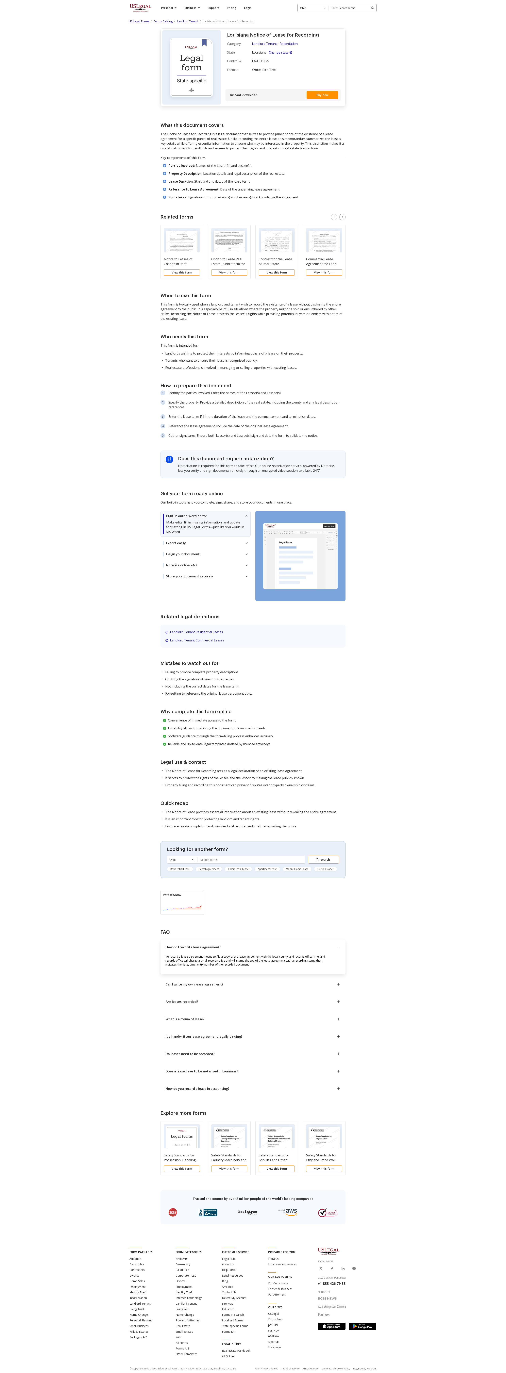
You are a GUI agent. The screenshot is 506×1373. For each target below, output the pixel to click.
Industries (228, 1309)
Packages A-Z (138, 1337)
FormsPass (275, 1319)
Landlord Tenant (140, 1303)
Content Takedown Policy (336, 1368)
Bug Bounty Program (365, 1368)
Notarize (273, 1259)
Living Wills (183, 1309)
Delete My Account (234, 1298)
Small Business (139, 1326)
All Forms (182, 1343)
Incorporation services (282, 1264)
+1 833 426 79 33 (332, 1283)
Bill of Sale (182, 1270)
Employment (137, 1287)
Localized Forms (232, 1320)
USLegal (273, 1313)
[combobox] (313, 8)
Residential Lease (180, 869)
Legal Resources (232, 1275)
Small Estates (184, 1331)
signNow (273, 1330)
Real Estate (183, 1326)
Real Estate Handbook (236, 1350)
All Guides (228, 1356)
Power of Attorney (187, 1320)
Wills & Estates (138, 1331)
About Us (228, 1264)
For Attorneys (277, 1294)
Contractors (137, 1270)
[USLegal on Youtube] (354, 1268)
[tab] (205, 524)
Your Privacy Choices (266, 1368)
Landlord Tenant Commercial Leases (197, 640)
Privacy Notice (311, 1368)
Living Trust (136, 1309)
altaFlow (273, 1336)
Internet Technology (189, 1298)
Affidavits (182, 1259)
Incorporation (138, 1298)
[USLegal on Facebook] (332, 1268)
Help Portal (229, 1270)
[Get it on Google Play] (362, 1326)
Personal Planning (140, 1320)
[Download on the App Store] (332, 1326)
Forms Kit (228, 1331)
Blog (225, 1281)
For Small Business (280, 1289)
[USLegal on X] (321, 1268)
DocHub (273, 1342)
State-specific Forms (235, 1326)
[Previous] (334, 217)
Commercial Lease (238, 869)
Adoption (135, 1259)
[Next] (342, 217)
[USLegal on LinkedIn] (343, 1268)
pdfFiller (273, 1325)
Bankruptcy (136, 1264)
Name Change (138, 1314)
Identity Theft (138, 1292)
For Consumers (278, 1283)
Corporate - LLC (186, 1275)
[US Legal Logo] (329, 1251)
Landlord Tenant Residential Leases (196, 632)
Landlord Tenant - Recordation (275, 43)
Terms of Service (290, 1368)
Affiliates (227, 1287)
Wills (178, 1337)
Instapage (274, 1347)
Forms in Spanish (233, 1314)
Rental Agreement (209, 869)
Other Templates (186, 1354)
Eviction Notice (325, 869)
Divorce (134, 1275)
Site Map (227, 1303)
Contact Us (229, 1292)
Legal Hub (228, 1259)
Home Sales (137, 1281)
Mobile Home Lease (297, 869)
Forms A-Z (182, 1348)
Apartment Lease (267, 869)
